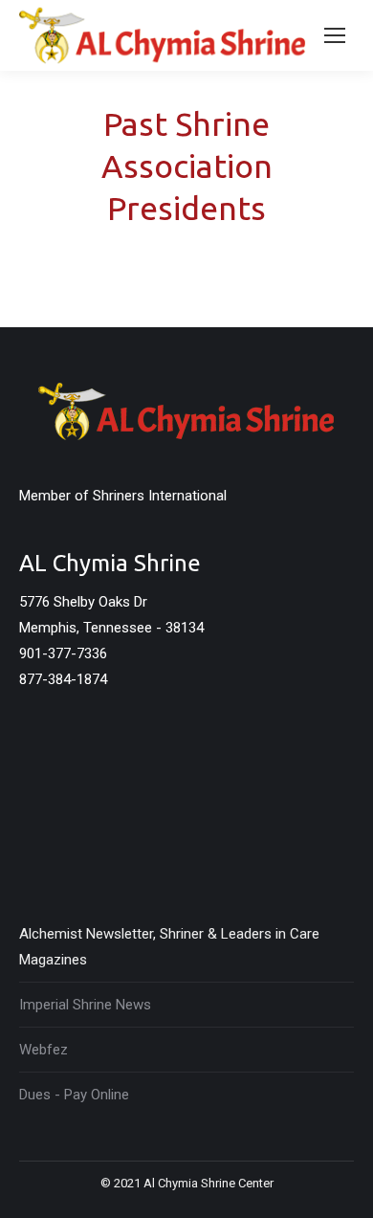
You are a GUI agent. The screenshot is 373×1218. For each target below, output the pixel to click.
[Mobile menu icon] (335, 35)
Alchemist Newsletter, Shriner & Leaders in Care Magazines (169, 946)
